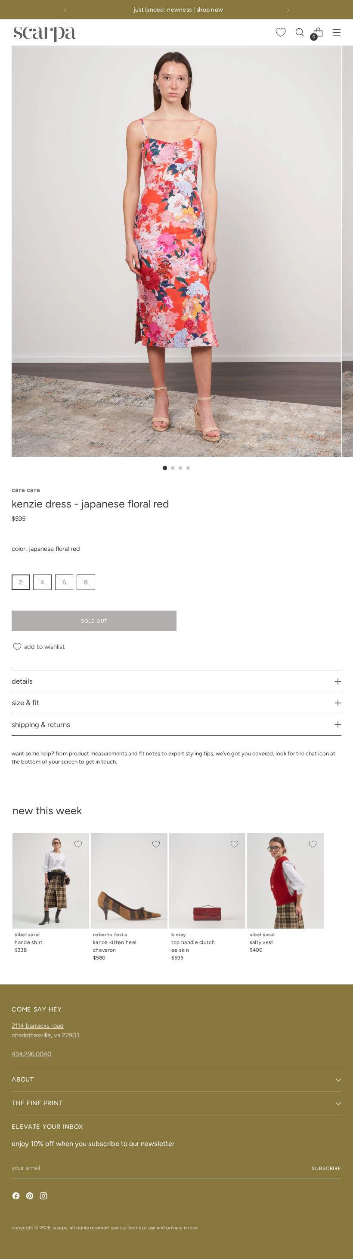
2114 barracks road (38, 1026)
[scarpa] (44, 32)
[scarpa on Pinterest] (30, 1197)
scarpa (60, 1228)
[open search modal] (300, 32)
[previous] (65, 9)
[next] (288, 9)
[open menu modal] (337, 32)
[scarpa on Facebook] (17, 1197)
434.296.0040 (31, 1054)
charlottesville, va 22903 (46, 1035)
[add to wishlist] (78, 844)
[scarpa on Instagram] (44, 1197)
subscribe (326, 1168)
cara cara (26, 490)
